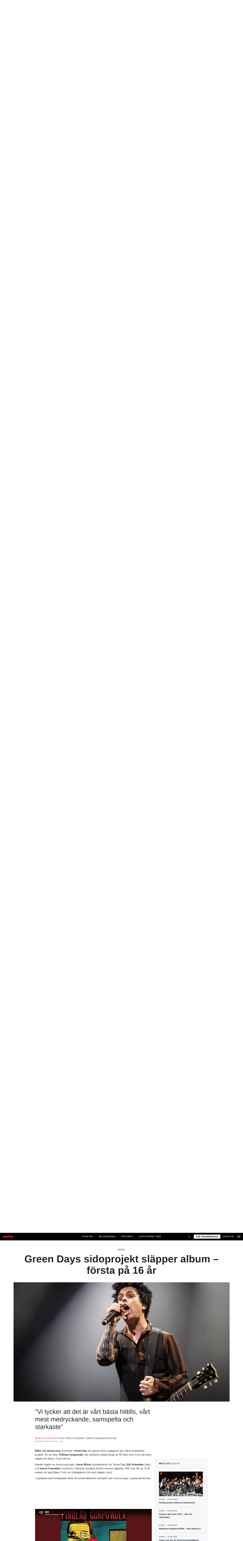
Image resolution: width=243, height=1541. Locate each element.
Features (127, 1236)
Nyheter (87, 1236)
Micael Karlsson (47, 1438)
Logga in (228, 1236)
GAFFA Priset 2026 (150, 1236)
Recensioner (107, 1236)
